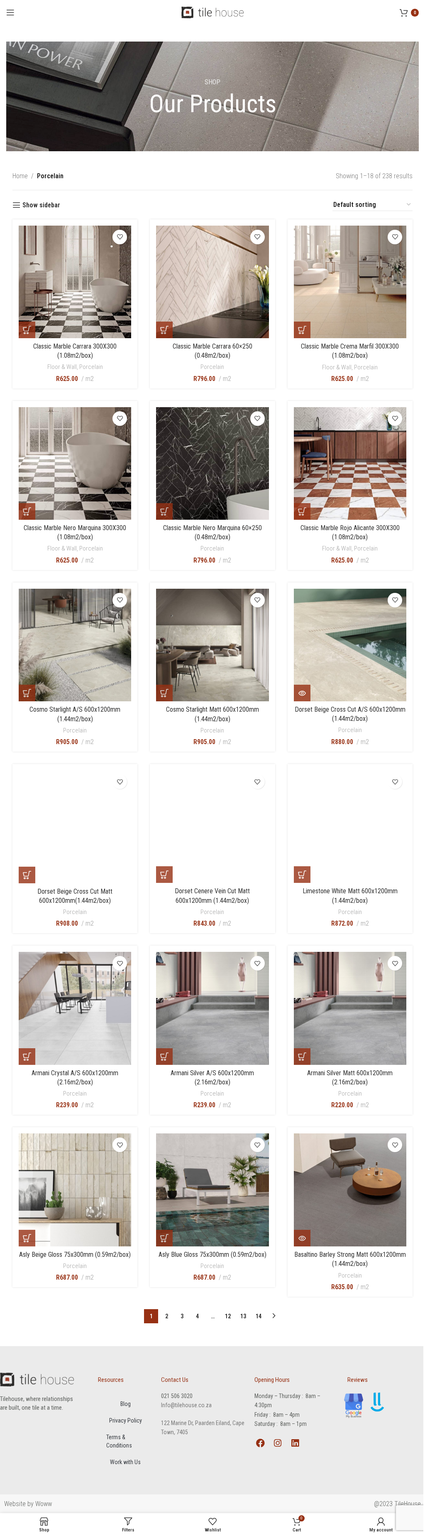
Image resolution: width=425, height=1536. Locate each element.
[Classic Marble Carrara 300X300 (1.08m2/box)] (75, 282)
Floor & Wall (62, 367)
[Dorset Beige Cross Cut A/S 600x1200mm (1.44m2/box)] (350, 645)
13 (243, 1316)
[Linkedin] (295, 1443)
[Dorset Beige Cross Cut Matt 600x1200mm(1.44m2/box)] (75, 826)
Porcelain (91, 367)
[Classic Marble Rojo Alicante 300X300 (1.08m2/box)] (350, 463)
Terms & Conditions (119, 1441)
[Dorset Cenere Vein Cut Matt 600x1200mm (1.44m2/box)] (212, 826)
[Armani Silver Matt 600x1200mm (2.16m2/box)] (350, 1008)
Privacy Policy (125, 1420)
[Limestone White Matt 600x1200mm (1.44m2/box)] (350, 826)
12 (228, 1316)
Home (20, 176)
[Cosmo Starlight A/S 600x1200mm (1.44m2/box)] (75, 645)
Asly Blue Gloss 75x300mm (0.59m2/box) (212, 1254)
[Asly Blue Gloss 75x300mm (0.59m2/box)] (212, 1189)
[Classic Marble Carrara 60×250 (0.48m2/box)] (212, 282)
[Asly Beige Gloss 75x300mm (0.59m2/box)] (75, 1189)
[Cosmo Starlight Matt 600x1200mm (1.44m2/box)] (212, 645)
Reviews (357, 1380)
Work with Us (125, 1462)
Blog (125, 1404)
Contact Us (174, 1380)
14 (258, 1316)
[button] (27, 330)
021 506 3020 (177, 1396)
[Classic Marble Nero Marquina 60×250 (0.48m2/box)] (212, 463)
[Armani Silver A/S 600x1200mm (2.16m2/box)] (212, 1008)
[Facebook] (260, 1443)
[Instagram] (278, 1443)
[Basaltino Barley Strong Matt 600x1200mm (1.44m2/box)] (350, 1189)
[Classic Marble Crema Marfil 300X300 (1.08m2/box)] (350, 282)
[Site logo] (212, 12)
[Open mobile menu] (10, 12)
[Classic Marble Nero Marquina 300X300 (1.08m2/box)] (75, 463)
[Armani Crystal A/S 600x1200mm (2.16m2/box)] (75, 1008)
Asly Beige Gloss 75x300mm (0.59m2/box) (75, 1254)
